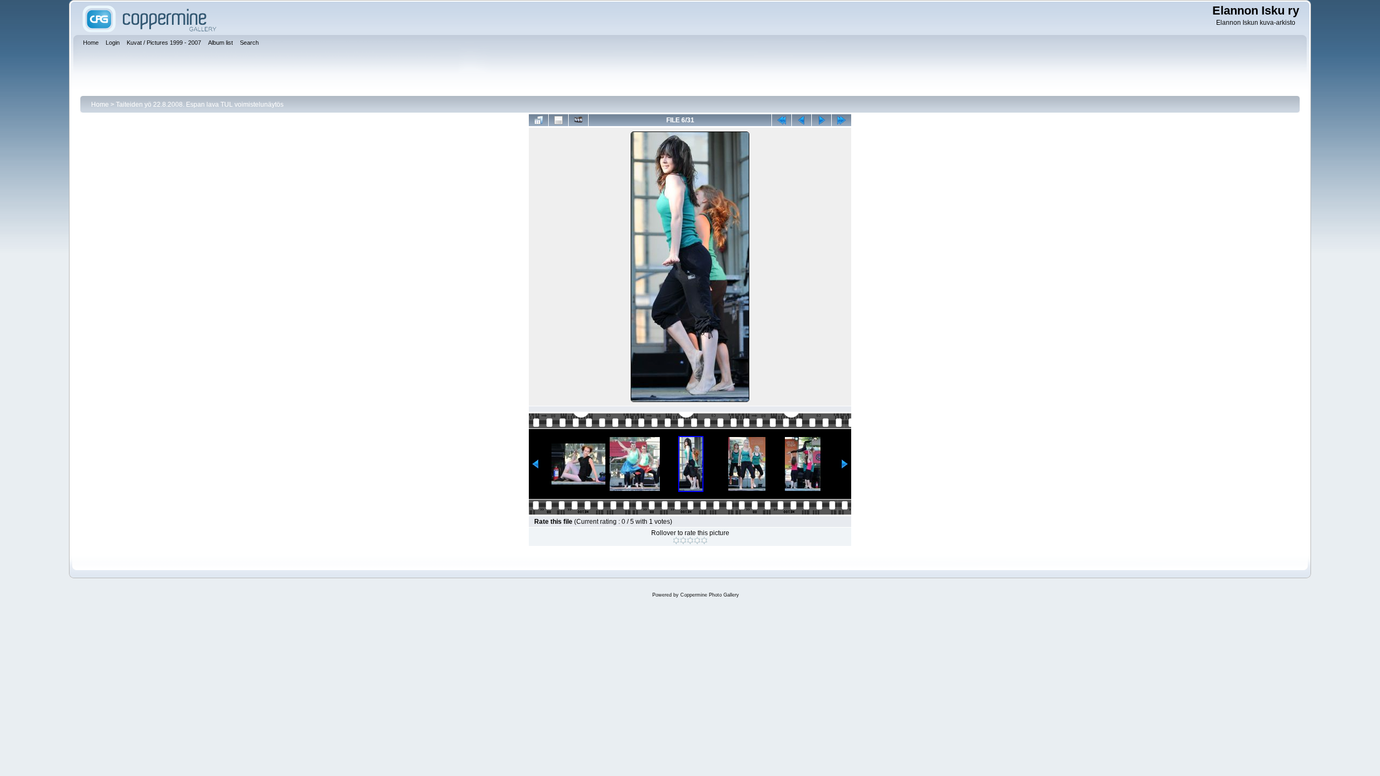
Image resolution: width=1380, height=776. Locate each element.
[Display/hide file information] (558, 120)
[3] (690, 540)
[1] (676, 540)
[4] (697, 540)
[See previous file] (801, 120)
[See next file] (821, 120)
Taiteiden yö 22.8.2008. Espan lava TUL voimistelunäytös (200, 104)
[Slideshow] (578, 120)
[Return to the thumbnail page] (538, 120)
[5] (704, 540)
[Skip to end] (841, 120)
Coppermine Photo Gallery (709, 595)
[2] (683, 540)
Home (100, 104)
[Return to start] (781, 120)
